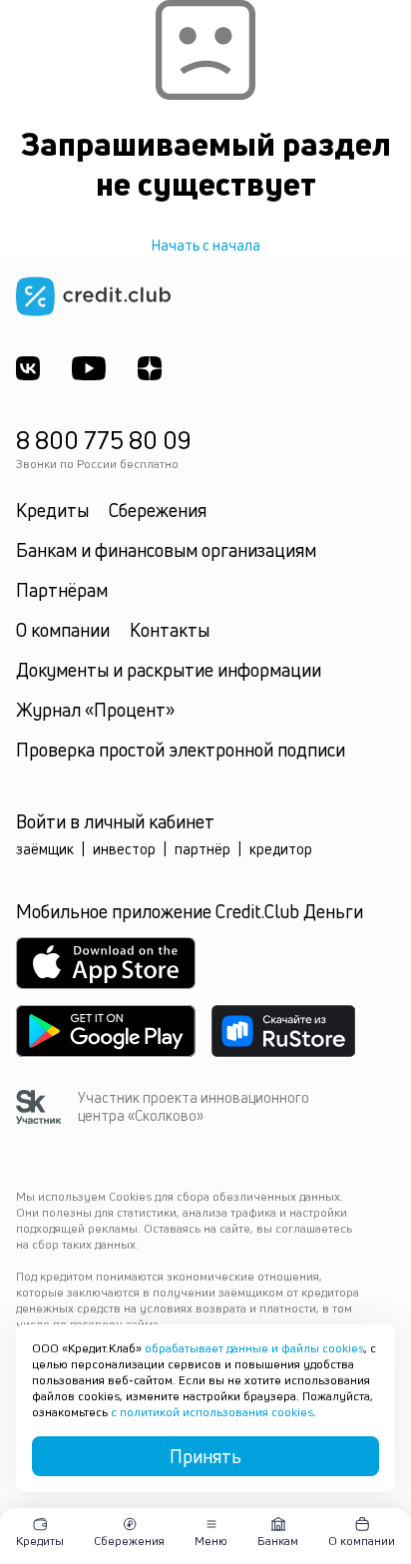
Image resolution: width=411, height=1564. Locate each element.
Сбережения (157, 510)
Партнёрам (62, 590)
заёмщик (45, 848)
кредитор (280, 848)
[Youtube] (89, 368)
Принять (205, 1456)
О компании (63, 630)
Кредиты (52, 510)
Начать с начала (206, 245)
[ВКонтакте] (28, 368)
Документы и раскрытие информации (168, 670)
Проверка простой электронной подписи (180, 750)
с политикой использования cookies (212, 1411)
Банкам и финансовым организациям (166, 550)
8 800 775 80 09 (104, 440)
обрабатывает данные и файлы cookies (254, 1347)
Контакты (169, 630)
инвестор (124, 848)
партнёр (202, 848)
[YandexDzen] (150, 368)
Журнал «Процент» (95, 710)
